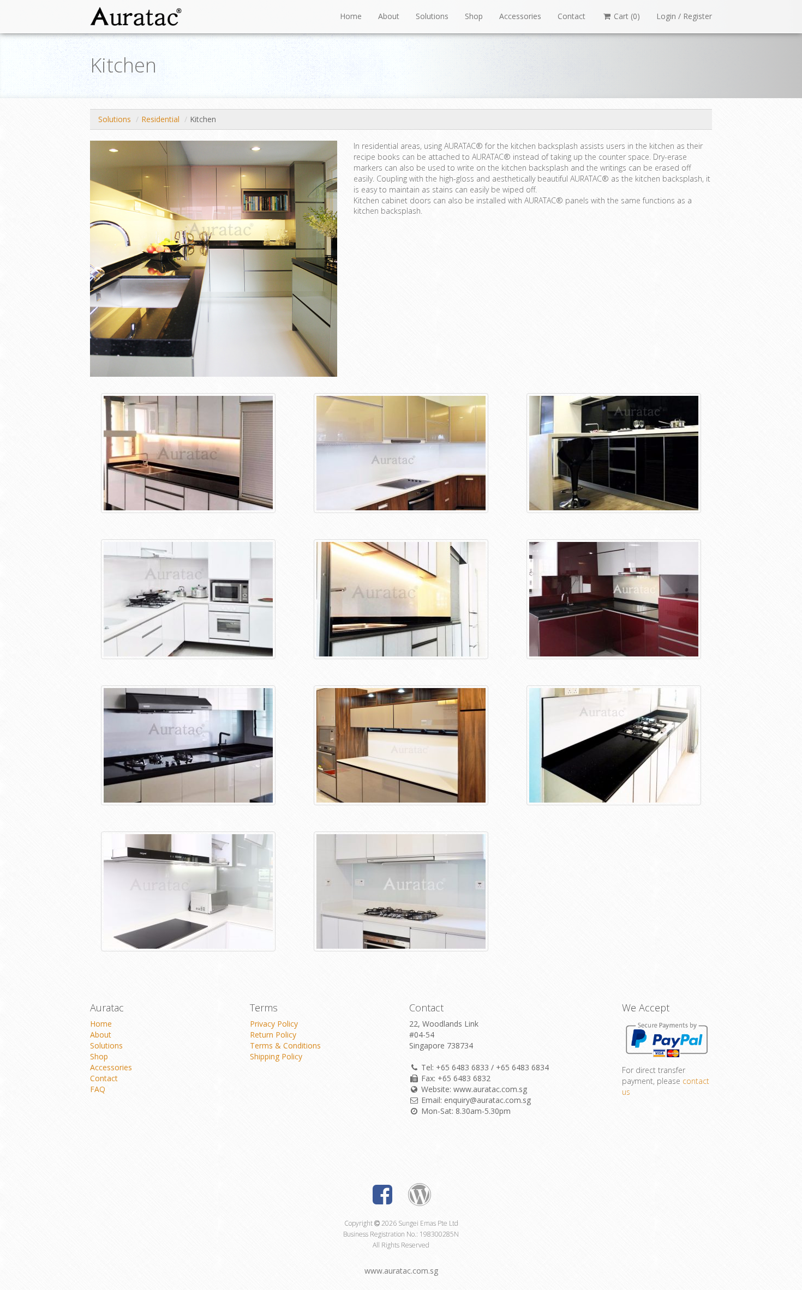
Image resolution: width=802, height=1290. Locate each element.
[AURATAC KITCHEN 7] (188, 598)
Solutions (432, 16)
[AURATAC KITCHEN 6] (401, 598)
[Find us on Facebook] (382, 1197)
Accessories (520, 16)
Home (351, 16)
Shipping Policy (276, 1056)
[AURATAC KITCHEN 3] (188, 744)
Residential (160, 119)
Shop (474, 16)
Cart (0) (626, 16)
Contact (571, 16)
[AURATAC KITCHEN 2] (188, 890)
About (388, 16)
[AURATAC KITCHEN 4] (401, 744)
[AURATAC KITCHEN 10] (188, 452)
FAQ (97, 1089)
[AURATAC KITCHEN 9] (401, 452)
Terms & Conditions (285, 1045)
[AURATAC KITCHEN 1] (613, 744)
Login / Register (684, 16)
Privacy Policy (274, 1023)
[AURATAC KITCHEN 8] (613, 452)
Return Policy (273, 1034)
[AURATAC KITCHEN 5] (613, 598)
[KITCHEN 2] (401, 890)
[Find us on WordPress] (419, 1197)
